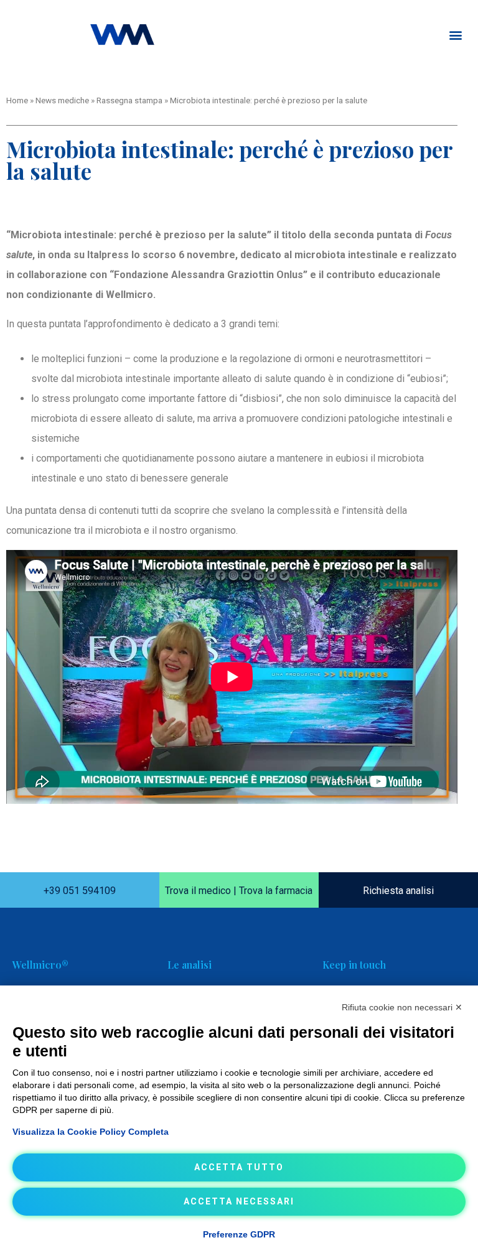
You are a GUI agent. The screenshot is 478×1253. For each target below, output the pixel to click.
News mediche (62, 100)
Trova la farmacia (275, 891)
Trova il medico (198, 891)
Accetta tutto (239, 1167)
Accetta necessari (239, 1201)
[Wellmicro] (122, 34)
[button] (455, 34)
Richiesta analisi (398, 891)
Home (17, 100)
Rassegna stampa (129, 100)
